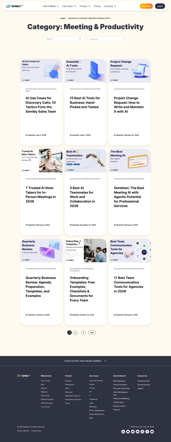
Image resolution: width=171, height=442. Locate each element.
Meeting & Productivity (47, 89)
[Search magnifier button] (79, 39)
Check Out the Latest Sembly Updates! (82, 360)
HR (83, 269)
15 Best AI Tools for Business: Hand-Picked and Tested (85, 102)
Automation (32, 89)
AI (26, 89)
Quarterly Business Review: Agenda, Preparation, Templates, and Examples (41, 287)
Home (62, 18)
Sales (28, 91)
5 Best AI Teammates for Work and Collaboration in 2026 (82, 197)
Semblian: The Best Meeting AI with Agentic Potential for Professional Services (129, 197)
